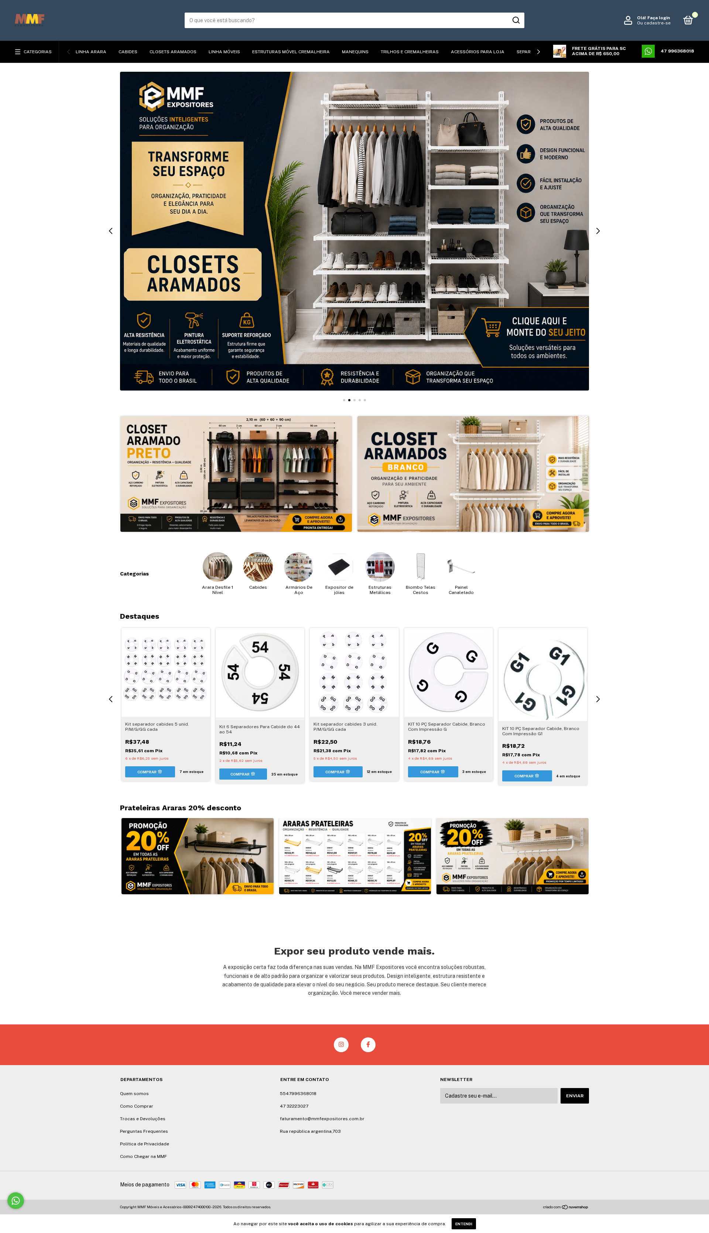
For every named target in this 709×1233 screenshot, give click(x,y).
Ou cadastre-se (654, 23)
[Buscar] (516, 20)
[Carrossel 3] (354, 231)
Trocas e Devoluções (142, 1118)
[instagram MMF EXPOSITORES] (341, 1044)
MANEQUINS (355, 51)
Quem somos (134, 1093)
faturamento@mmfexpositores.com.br (322, 1118)
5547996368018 (298, 1093)
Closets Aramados (173, 51)
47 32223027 (294, 1106)
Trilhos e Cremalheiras (410, 51)
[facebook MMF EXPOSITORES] (368, 1044)
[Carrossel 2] (473, 474)
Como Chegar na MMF (143, 1156)
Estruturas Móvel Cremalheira (291, 51)
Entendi (463, 1224)
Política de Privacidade (144, 1143)
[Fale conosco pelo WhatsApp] (15, 1200)
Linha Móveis (224, 51)
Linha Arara (91, 51)
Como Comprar (136, 1106)
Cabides (128, 51)
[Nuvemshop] (566, 1207)
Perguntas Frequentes (144, 1131)
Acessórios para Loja (477, 51)
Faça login (658, 17)
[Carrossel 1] (236, 474)
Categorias (38, 51)
